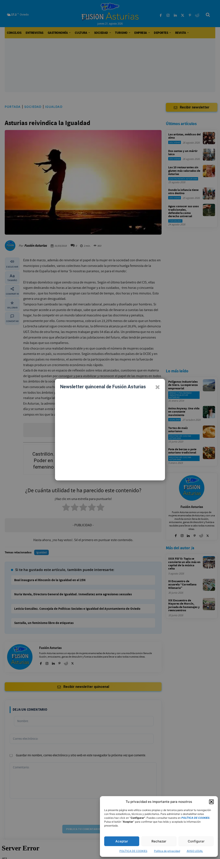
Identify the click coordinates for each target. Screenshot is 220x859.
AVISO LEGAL (195, 851)
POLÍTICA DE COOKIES (133, 851)
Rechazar (158, 841)
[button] (211, 802)
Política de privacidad (167, 851)
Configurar (196, 841)
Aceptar (121, 841)
